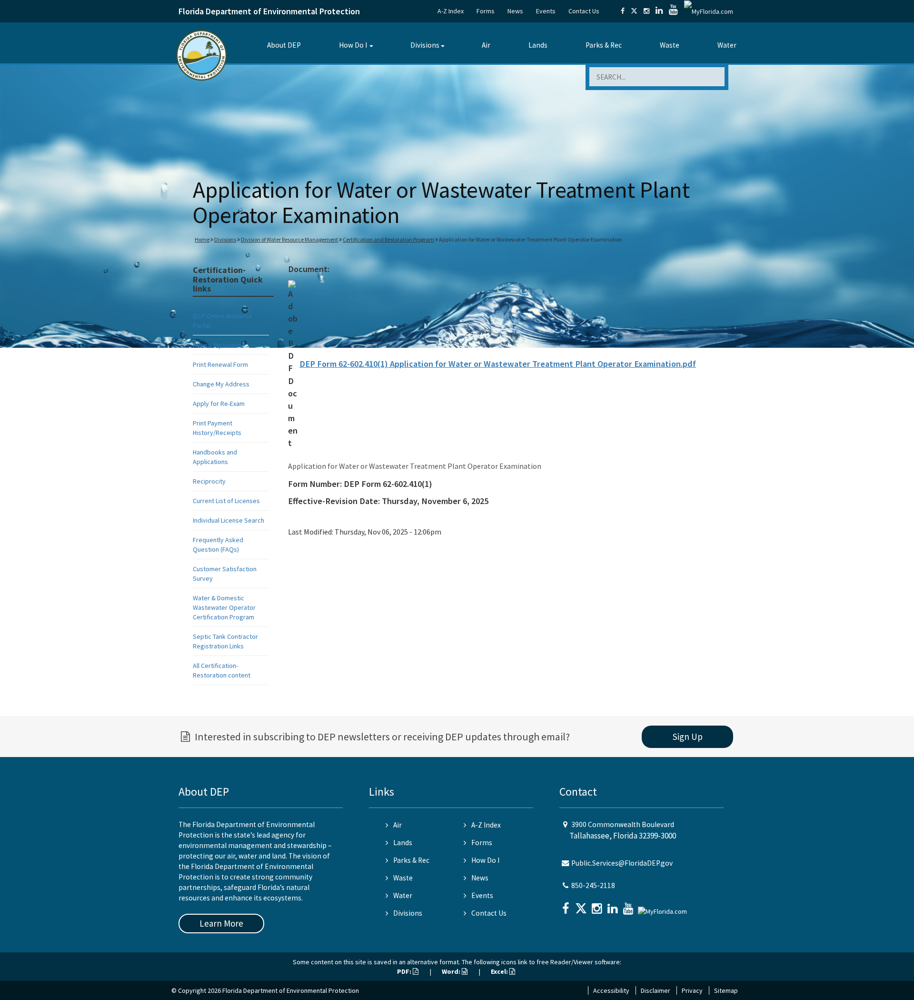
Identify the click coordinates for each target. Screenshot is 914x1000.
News (515, 11)
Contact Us (583, 11)
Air (486, 45)
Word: (452, 971)
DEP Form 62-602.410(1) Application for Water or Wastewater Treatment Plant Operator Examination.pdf (497, 363)
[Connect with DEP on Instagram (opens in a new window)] (646, 11)
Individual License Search (228, 520)
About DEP (284, 45)
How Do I (353, 45)
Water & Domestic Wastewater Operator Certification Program (224, 607)
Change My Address (221, 384)
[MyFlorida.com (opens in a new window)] (708, 11)
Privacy (692, 990)
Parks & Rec (604, 45)
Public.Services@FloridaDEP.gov (622, 863)
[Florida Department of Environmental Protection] (201, 54)
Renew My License (219, 345)
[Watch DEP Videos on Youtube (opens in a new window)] (673, 11)
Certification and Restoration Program (388, 239)
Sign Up (688, 736)
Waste (669, 45)
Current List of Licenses (226, 500)
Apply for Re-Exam (219, 403)
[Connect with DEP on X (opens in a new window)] (634, 11)
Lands (537, 45)
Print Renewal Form (220, 364)
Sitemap (726, 990)
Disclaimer (655, 990)
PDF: (405, 971)
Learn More (221, 923)
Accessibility (611, 990)
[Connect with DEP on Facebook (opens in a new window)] (622, 11)
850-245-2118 (593, 885)
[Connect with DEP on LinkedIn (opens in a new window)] (659, 11)
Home (202, 239)
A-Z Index (450, 11)
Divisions (424, 45)
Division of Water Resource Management (289, 239)
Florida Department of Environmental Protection (269, 11)
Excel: (500, 971)
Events (546, 11)
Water (726, 45)
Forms (486, 11)
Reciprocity (209, 481)
